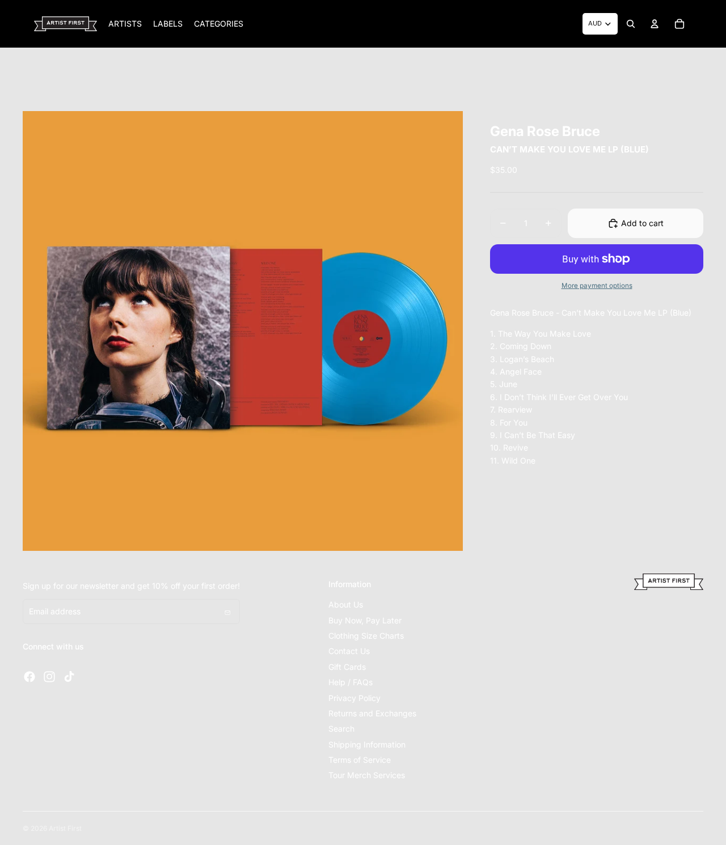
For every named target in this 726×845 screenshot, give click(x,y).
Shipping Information (367, 744)
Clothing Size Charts (366, 635)
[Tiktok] (69, 676)
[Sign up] (227, 611)
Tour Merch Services (366, 775)
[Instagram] (49, 676)
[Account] (654, 23)
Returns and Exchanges (372, 713)
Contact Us (349, 651)
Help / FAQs (350, 682)
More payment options (597, 286)
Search (341, 728)
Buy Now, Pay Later (365, 620)
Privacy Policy (354, 698)
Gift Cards (347, 667)
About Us (345, 604)
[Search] (630, 23)
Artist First (65, 828)
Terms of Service (359, 760)
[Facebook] (29, 676)
